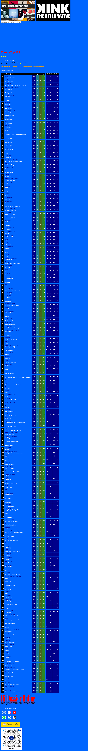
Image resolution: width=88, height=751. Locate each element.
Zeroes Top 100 (10, 52)
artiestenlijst (13, 63)
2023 (10, 60)
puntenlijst (4, 63)
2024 (13, 60)
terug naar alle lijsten (24, 63)
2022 (6, 60)
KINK (3, 56)
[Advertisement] (44, 37)
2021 (2, 60)
